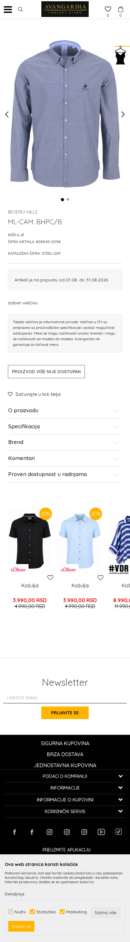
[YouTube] (101, 832)
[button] (20, 9)
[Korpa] (120, 3)
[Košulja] (29, 541)
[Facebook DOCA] (32, 832)
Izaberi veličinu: (23, 302)
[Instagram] (49, 832)
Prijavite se (65, 713)
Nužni (20, 911)
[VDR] (118, 569)
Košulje (16, 234)
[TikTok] (118, 831)
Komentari (21, 458)
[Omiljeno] (108, 9)
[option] (65, 114)
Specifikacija (24, 426)
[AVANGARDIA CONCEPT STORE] (65, 9)
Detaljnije (14, 894)
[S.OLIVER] (18, 569)
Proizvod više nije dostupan (46, 371)
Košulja (29, 585)
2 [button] (68, 199)
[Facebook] (14, 832)
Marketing (76, 911)
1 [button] (62, 199)
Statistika (46, 911)
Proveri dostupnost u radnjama (47, 474)
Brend (15, 442)
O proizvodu (23, 410)
